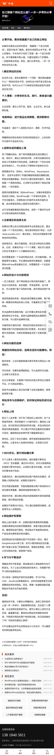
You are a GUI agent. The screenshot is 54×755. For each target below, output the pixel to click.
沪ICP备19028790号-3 (23, 745)
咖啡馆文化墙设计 (12, 670)
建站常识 (27, 28)
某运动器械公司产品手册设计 (16, 666)
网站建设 (27, 563)
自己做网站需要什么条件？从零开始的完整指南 (19, 642)
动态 (19, 28)
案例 (33, 753)
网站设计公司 (29, 626)
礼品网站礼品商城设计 (14, 658)
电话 (47, 753)
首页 (12, 28)
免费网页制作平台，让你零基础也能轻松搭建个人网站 (27, 688)
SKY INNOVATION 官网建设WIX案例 (20, 662)
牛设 (6, 626)
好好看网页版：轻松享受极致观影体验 (20, 684)
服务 (20, 753)
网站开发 (19, 577)
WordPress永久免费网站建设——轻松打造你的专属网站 (27, 680)
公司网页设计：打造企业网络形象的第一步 (18, 645)
